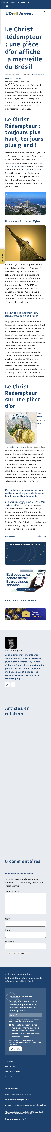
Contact (8, 1077)
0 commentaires (14, 78)
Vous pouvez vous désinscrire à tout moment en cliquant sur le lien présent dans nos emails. (25, 1042)
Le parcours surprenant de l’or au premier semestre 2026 (22, 797)
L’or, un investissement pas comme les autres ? (25, 1106)
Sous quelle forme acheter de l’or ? (20, 1095)
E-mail (8, 930)
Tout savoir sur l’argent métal (18, 1100)
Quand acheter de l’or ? (15, 1119)
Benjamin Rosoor (14, 75)
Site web (9, 941)
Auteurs (4, 3)
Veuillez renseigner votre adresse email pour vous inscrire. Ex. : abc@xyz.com (25, 1020)
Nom (7, 919)
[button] (2, 256)
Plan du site (10, 1066)
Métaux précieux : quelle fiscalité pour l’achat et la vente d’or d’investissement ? (25, 1113)
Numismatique (38, 75)
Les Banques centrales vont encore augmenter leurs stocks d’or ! (23, 839)
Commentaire (12, 891)
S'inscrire (15, 1049)
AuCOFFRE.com (18, 3)
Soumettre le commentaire (17, 953)
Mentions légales (12, 1072)
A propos (9, 1061)
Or (6, 78)
